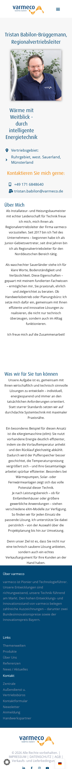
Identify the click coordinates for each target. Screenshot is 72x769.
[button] (58, 9)
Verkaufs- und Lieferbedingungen (36, 761)
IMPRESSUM (17, 757)
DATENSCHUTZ (40, 757)
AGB (58, 757)
